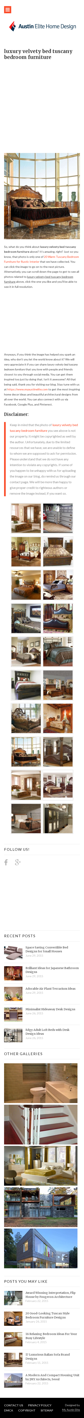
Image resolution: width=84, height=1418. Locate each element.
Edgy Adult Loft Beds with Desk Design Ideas (47, 1032)
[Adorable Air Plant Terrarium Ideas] (13, 994)
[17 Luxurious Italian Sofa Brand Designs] (13, 1360)
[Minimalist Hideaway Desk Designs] (13, 1014)
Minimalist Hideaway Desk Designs (50, 1009)
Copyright (26, 1410)
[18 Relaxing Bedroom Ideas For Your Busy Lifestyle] (13, 1339)
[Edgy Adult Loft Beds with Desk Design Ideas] (13, 1035)
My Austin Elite (71, 1409)
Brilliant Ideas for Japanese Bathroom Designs (52, 970)
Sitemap (47, 1410)
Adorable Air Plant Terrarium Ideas (50, 988)
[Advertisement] (42, 104)
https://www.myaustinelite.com (27, 389)
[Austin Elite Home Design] (42, 25)
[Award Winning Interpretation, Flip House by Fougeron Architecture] (13, 1298)
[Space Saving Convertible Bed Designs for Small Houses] (13, 953)
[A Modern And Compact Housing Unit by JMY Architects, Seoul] (13, 1380)
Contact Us (13, 1405)
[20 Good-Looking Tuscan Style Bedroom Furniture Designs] (13, 1319)
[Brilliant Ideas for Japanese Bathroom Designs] (13, 973)
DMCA (8, 1410)
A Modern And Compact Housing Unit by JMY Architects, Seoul (52, 1377)
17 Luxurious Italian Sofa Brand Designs (47, 1356)
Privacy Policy (39, 1405)
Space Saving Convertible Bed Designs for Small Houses (46, 949)
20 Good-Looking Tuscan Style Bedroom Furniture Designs (47, 1315)
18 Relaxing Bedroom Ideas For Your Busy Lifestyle (51, 1336)
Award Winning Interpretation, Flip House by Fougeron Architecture (50, 1295)
